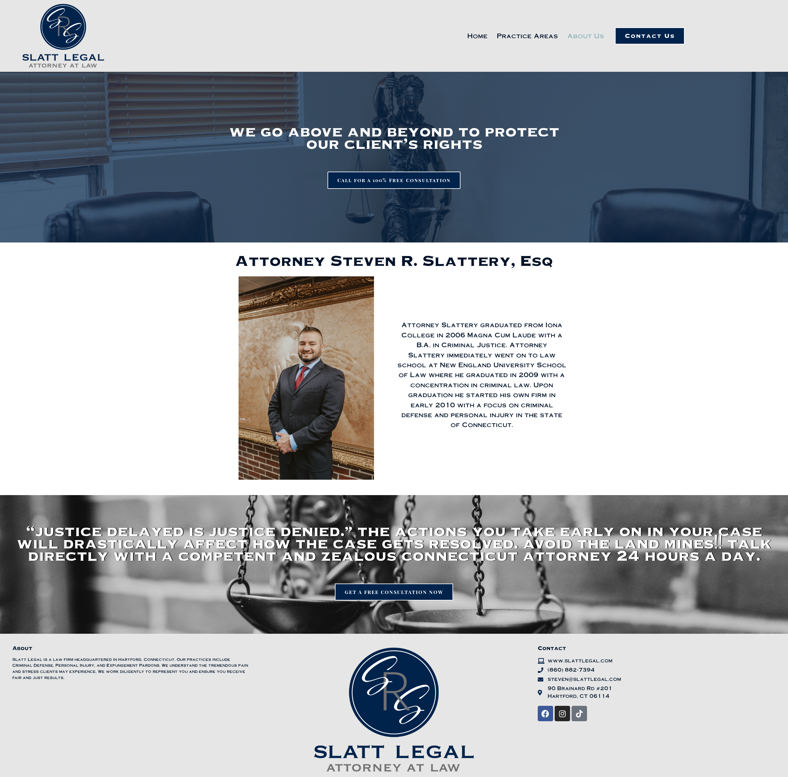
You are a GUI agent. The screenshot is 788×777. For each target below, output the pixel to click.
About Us (585, 35)
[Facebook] (545, 713)
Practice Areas (527, 35)
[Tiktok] (579, 713)
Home (477, 35)
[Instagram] (562, 713)
